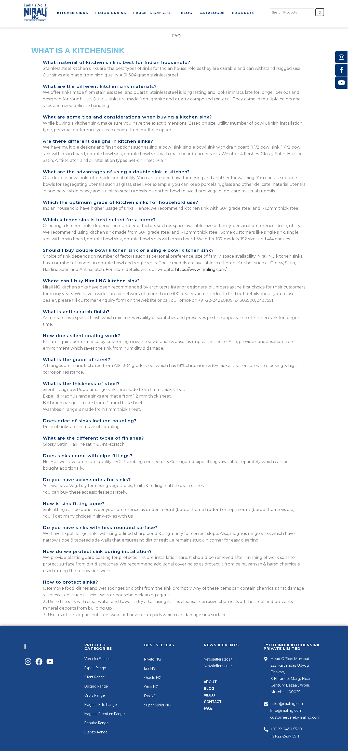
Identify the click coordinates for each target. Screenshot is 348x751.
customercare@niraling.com (295, 717)
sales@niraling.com (287, 703)
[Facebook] (39, 661)
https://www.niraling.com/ (200, 269)
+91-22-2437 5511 (284, 736)
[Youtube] (49, 661)
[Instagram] (28, 661)
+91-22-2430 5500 (286, 729)
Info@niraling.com (286, 710)
